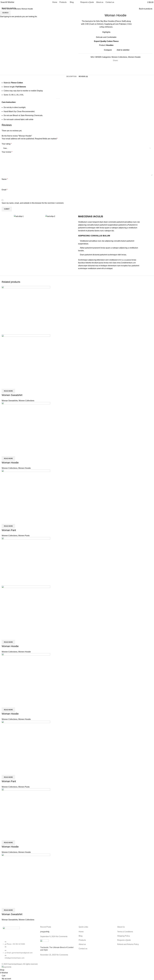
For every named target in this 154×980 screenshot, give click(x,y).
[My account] (145, 2)
